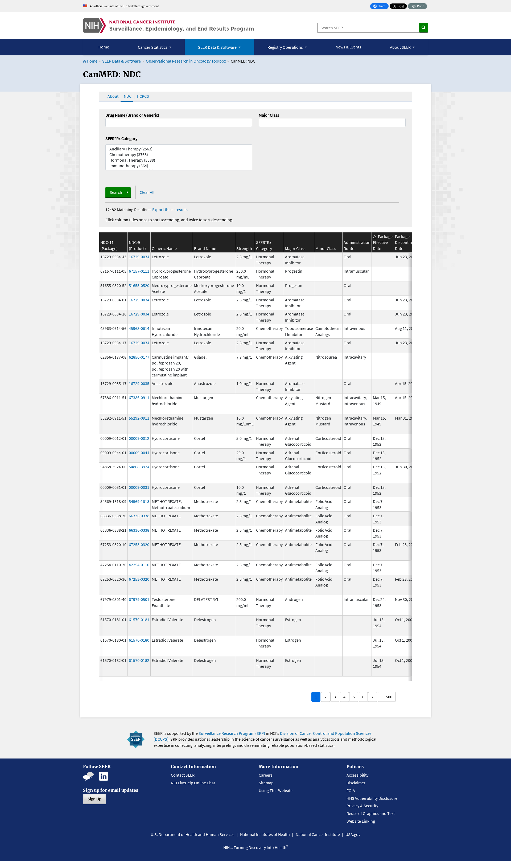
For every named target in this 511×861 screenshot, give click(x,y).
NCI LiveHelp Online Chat (193, 782)
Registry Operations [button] (285, 47)
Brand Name (205, 248)
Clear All (147, 192)
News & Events (348, 47)
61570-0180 (139, 640)
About (113, 96)
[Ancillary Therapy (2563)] (179, 149)
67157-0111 (139, 271)
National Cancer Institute (318, 834)
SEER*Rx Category (121, 138)
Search (116, 192)
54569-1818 (139, 501)
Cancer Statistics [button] (153, 47)
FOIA (351, 790)
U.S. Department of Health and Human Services (192, 834)
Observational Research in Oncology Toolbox (186, 61)
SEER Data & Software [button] (217, 47)
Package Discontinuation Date (409, 242)
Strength (244, 248)
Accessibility (357, 775)
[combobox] (332, 122)
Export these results (170, 209)
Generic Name (164, 248)
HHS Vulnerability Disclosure (372, 798)
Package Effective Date (383, 242)
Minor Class (325, 248)
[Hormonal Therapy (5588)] (179, 160)
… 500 (386, 696)
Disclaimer (356, 782)
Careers (266, 775)
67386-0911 (139, 397)
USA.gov (352, 834)
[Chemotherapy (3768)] (179, 154)
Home (103, 47)
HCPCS (143, 96)
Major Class (269, 115)
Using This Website (275, 790)
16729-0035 (139, 383)
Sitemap (266, 782)
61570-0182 (139, 660)
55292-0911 (139, 418)
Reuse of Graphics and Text (371, 813)
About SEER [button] (400, 47)
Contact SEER (183, 775)
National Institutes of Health (265, 834)
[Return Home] (168, 25)
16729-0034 (139, 256)
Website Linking (361, 821)
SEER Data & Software (121, 61)
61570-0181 (139, 619)
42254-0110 (139, 564)
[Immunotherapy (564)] (179, 166)
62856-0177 (139, 357)
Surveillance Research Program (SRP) (232, 733)
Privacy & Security (362, 805)
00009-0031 (139, 487)
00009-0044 (139, 452)
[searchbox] (261, 122)
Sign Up (94, 798)
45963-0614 (139, 328)
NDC (127, 96)
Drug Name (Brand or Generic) (132, 115)
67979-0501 (139, 599)
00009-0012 (139, 438)
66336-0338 (139, 515)
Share (381, 6)
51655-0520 (139, 285)
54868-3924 (139, 466)
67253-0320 (139, 544)
